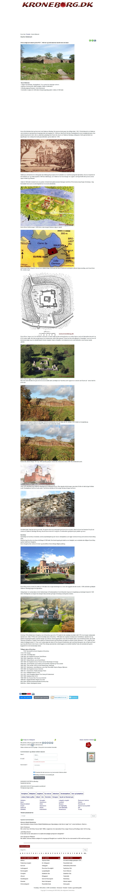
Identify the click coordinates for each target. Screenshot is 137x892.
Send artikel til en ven (60, 697)
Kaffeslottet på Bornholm (69, 865)
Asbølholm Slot (46, 873)
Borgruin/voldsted (25, 804)
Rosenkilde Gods (46, 884)
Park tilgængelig (63, 807)
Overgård (23, 873)
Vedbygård (44, 865)
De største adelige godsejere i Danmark (73, 860)
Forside (28, 34)
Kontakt (65, 888)
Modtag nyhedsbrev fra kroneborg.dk (44, 774)
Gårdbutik (23, 809)
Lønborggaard (24, 868)
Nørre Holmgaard (46, 881)
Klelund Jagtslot (67, 881)
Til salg (80, 809)
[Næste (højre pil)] (92, 40)
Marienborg (66, 878)
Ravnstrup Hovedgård (47, 868)
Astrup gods (66, 884)
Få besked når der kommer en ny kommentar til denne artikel (51, 772)
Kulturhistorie (43, 809)
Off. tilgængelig (63, 805)
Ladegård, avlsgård (64, 800)
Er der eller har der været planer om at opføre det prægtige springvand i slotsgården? (42, 833)
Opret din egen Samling (41, 697)
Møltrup (22, 860)
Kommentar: (24, 764)
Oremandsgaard (25, 884)
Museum (61, 804)
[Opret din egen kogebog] (90, 757)
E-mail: (23, 758)
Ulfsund (22, 876)
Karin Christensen (25, 827)
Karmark (23, 865)
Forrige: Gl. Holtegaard (29, 740)
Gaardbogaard (24, 878)
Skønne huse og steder (84, 805)
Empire (22, 805)
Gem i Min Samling (25, 697)
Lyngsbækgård (46, 871)
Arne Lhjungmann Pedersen (28, 836)
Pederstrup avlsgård (26, 863)
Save (30, 693)
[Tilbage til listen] (55, 740)
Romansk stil (81, 804)
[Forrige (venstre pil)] (90, 40)
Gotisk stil (23, 807)
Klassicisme (43, 805)
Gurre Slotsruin (67, 871)
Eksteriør (23, 881)
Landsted (61, 802)
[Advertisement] (12, 24)
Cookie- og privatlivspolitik (75, 888)
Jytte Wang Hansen (26, 832)
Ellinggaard (45, 876)
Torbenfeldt (66, 876)
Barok (22, 802)
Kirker (41, 804)
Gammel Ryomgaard (47, 878)
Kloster (41, 807)
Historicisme (43, 802)
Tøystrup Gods (46, 860)
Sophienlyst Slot (67, 868)
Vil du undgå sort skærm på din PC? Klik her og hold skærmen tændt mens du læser (45, 42)
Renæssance (62, 809)
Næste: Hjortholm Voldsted (87, 740)
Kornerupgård (24, 871)
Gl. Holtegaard (45, 863)
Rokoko (80, 802)
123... (85, 853)
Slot (79, 807)
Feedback (74, 697)
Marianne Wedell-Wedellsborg (28, 822)
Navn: (22, 754)
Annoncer (59, 888)
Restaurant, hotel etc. (83, 800)
